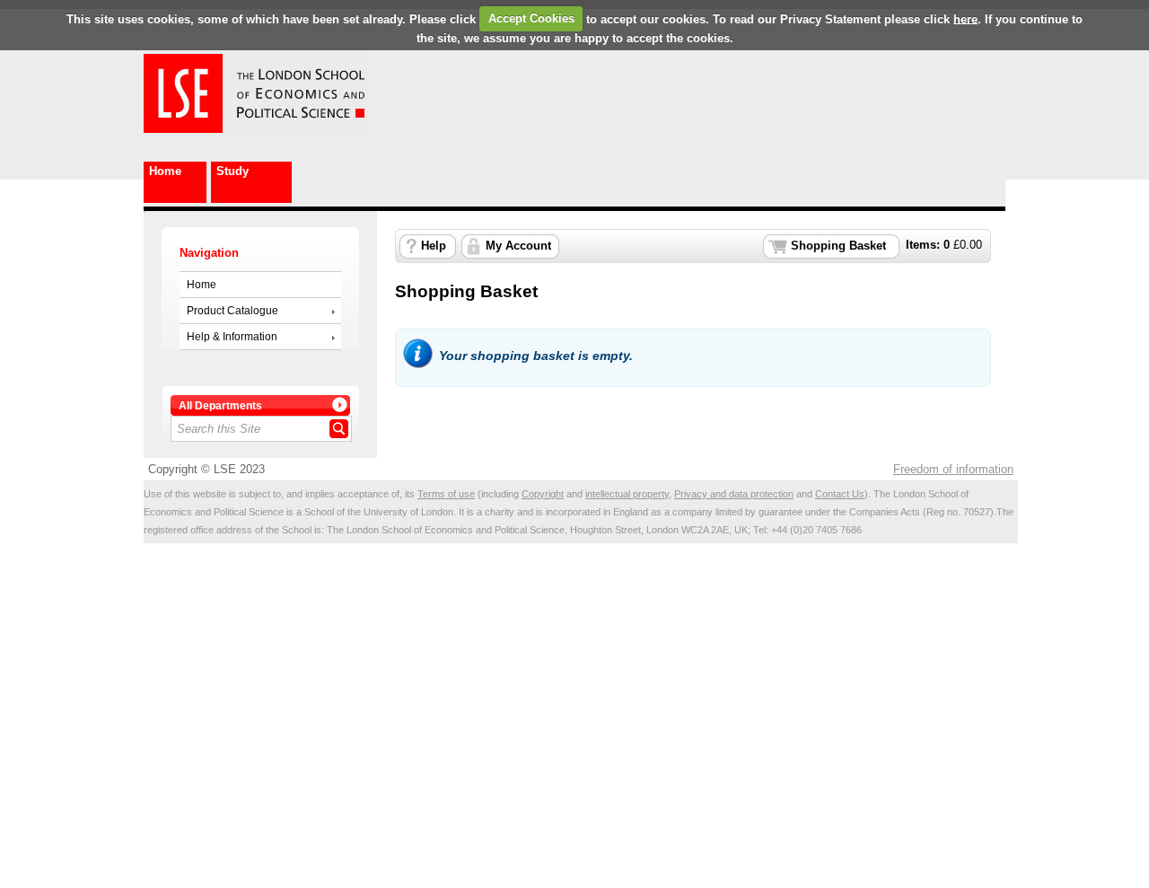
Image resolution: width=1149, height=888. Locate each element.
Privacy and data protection (734, 493)
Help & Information (232, 336)
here (965, 18)
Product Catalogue (232, 310)
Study (232, 171)
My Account (518, 246)
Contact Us (839, 493)
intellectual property (627, 493)
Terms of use (446, 493)
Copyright (543, 493)
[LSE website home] (183, 129)
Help (433, 246)
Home (165, 171)
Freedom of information (953, 469)
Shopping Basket (838, 246)
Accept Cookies (531, 18)
